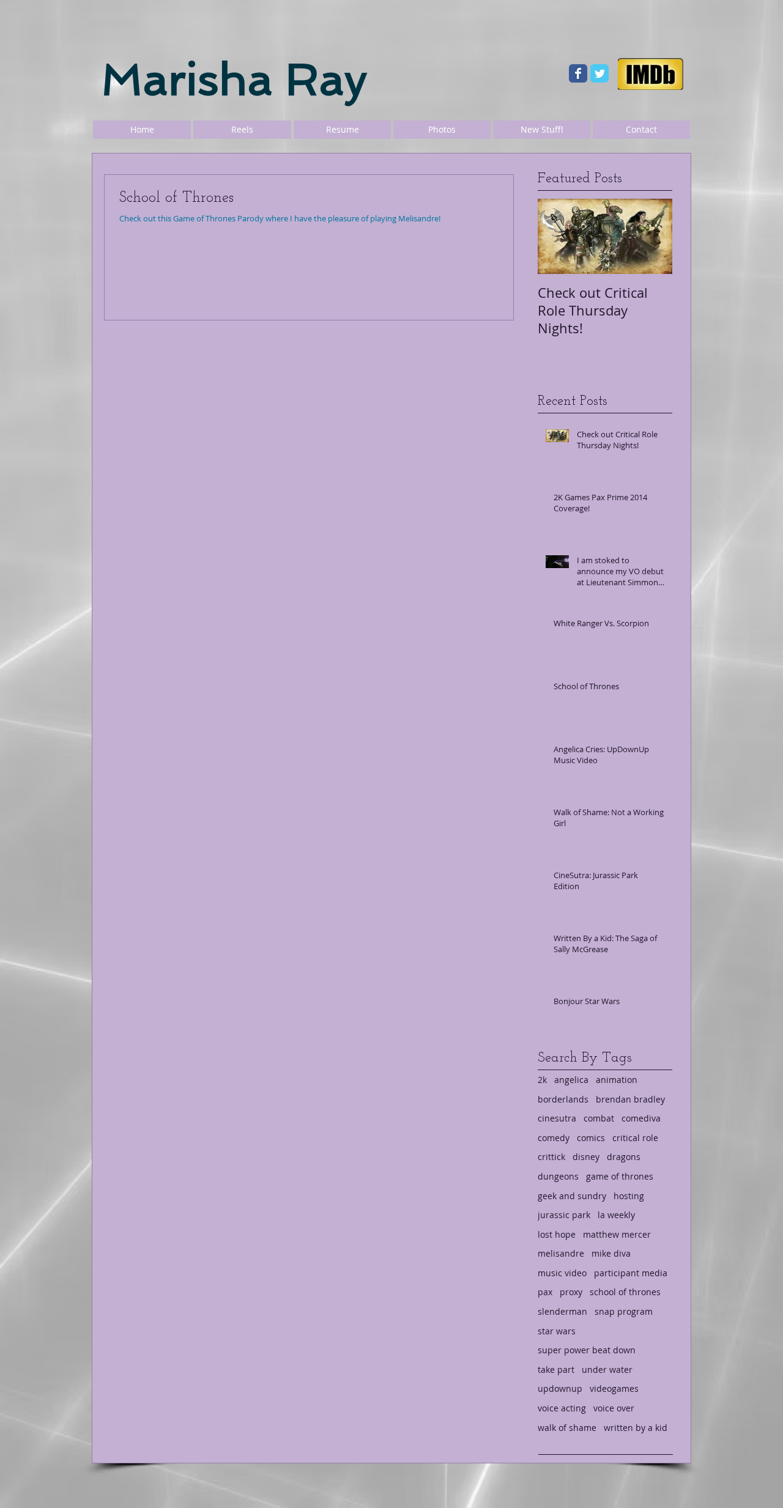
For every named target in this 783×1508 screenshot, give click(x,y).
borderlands (563, 1099)
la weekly (616, 1215)
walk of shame (567, 1427)
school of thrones (625, 1292)
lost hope (557, 1234)
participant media (630, 1273)
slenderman (562, 1311)
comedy (554, 1138)
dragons (623, 1156)
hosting (629, 1196)
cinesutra (557, 1118)
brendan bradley (630, 1099)
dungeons (558, 1176)
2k (542, 1079)
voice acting (562, 1408)
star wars (557, 1331)
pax (545, 1292)
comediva (641, 1118)
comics (591, 1138)
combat (599, 1118)
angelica (571, 1079)
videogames (614, 1388)
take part (556, 1369)
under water (607, 1369)
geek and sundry (572, 1196)
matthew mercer (617, 1234)
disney (586, 1156)
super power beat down (587, 1350)
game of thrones (619, 1176)
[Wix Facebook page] (578, 73)
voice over (613, 1408)
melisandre (561, 1253)
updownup (560, 1388)
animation (616, 1079)
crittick (551, 1156)
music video (562, 1273)
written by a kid (635, 1427)
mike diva (611, 1253)
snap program (624, 1311)
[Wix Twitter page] (599, 73)
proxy (571, 1292)
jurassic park (564, 1215)
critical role (635, 1138)
